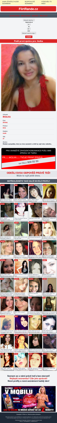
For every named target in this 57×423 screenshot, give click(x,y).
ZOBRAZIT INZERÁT (7, 192)
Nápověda (35, 15)
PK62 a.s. (21, 421)
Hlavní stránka (15, 15)
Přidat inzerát (25, 15)
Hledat (28, 37)
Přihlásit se (43, 15)
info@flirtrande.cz (34, 421)
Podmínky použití (18, 420)
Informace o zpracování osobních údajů (34, 420)
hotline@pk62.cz (27, 421)
